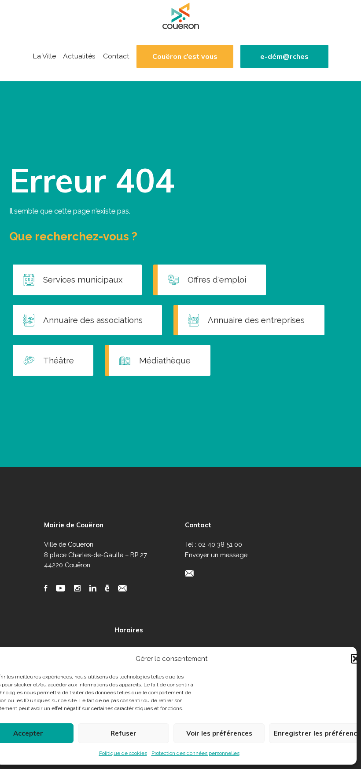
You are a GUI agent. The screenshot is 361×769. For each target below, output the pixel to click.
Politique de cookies (123, 753)
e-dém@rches (284, 56)
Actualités (79, 56)
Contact (116, 56)
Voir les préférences (219, 733)
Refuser (123, 733)
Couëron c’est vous (184, 56)
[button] (355, 658)
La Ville (44, 56)
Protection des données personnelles (195, 753)
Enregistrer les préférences (317, 733)
